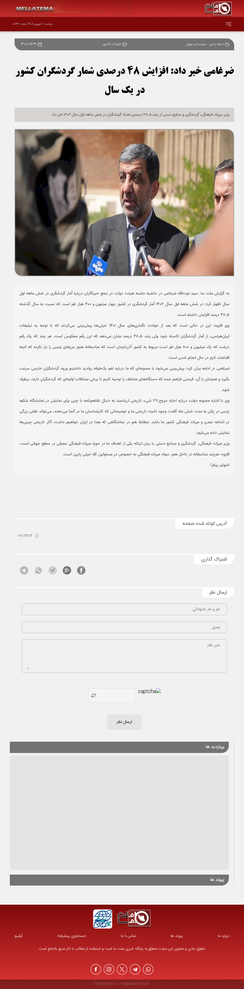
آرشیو (19, 936)
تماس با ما (128, 936)
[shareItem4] (38, 570)
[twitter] (122, 969)
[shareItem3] (52, 570)
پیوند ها (177, 936)
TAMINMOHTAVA (135, 984)
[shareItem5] (24, 570)
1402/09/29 (28, 44)
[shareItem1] (81, 570)
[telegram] (135, 969)
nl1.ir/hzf (25, 535)
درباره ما (223, 936)
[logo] (134, 919)
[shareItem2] (67, 570)
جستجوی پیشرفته (71, 936)
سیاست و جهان (196, 44)
